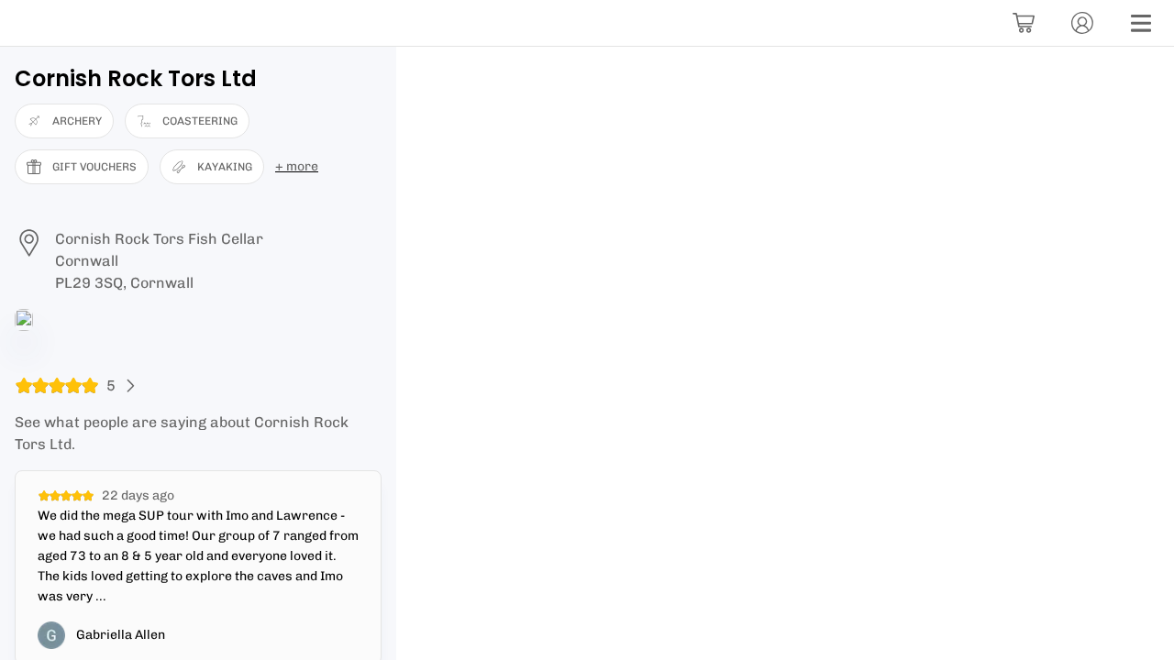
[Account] (1082, 23)
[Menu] (1141, 23)
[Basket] (1023, 23)
